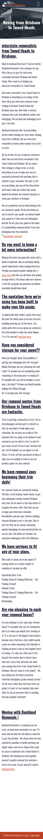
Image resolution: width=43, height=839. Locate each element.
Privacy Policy (35, 835)
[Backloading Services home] (13, 3)
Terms (27, 835)
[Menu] (38, 3)
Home (4, 16)
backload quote (24, 336)
